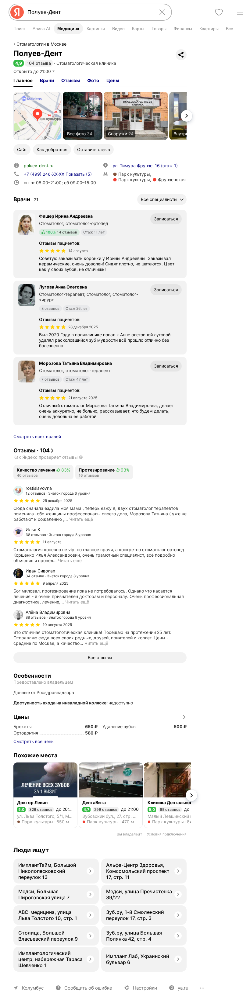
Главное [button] (23, 80)
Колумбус (33, 988)
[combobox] (89, 12)
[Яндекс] (17, 12)
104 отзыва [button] (39, 63)
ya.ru (183, 988)
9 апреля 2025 (55, 583)
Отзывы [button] (70, 80)
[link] (37, 116)
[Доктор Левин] (45, 795)
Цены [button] (112, 80)
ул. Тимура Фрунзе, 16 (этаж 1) (145, 165)
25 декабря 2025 (57, 500)
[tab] (23, 80)
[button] (18, 63)
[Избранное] (219, 12)
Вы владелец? (129, 834)
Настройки (145, 988)
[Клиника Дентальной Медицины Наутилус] (176, 795)
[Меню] (240, 12)
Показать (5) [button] (58, 174)
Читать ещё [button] (81, 519)
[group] (100, 504)
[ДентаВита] (111, 795)
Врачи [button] (47, 80)
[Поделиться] (181, 54)
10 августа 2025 (57, 624)
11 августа (52, 542)
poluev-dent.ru (38, 165)
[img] (52, 250)
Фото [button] (93, 80)
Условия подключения (167, 834)
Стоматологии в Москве (41, 44)
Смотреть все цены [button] (34, 741)
